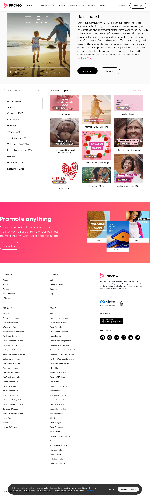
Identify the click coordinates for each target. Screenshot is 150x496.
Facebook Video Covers (59, 345)
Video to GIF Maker (57, 377)
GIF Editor (54, 418)
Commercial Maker (10, 322)
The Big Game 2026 (17, 137)
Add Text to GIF (56, 382)
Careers (6, 289)
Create (28, 5)
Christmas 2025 (15, 113)
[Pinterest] (137, 337)
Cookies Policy (91, 490)
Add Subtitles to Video (59, 445)
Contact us (54, 289)
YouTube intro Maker (11, 372)
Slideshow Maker (57, 459)
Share (109, 70)
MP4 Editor (54, 368)
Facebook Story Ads (11, 345)
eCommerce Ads (9, 327)
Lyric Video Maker (57, 404)
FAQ (51, 280)
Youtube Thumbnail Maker (61, 436)
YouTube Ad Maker (10, 368)
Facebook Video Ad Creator (14, 341)
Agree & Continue (128, 489)
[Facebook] (107, 303)
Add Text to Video (57, 413)
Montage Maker (56, 450)
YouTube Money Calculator (61, 363)
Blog (51, 293)
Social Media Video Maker (13, 331)
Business (6, 422)
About (5, 284)
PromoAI (92, 5)
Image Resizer (55, 336)
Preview (65, 100)
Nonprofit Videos (10, 427)
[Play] (11, 72)
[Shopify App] (123, 321)
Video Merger (55, 422)
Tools (60, 5)
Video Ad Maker (56, 327)
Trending (11, 107)
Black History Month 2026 (20, 150)
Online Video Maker (58, 322)
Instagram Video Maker (12, 350)
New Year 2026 (14, 119)
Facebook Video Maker (12, 336)
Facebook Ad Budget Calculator (63, 354)
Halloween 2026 (15, 162)
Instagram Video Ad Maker (14, 354)
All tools (53, 313)
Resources (75, 5)
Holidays (11, 125)
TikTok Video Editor (57, 463)
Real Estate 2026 (15, 168)
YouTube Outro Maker (12, 377)
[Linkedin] (130, 337)
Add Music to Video (58, 372)
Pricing (103, 5)
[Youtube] (116, 337)
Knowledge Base (56, 284)
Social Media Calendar (59, 331)
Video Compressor (57, 427)
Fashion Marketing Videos (13, 404)
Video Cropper (56, 454)
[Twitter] (123, 337)
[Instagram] (121, 303)
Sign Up (138, 5)
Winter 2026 (13, 131)
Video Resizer (55, 432)
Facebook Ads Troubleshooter (62, 359)
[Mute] (17, 72)
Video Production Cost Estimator (63, 350)
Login (122, 5)
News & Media (9, 293)
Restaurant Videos (10, 409)
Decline (111, 489)
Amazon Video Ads (10, 391)
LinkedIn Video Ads (10, 382)
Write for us (7, 298)
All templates (14, 100)
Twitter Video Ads (10, 386)
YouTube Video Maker (12, 363)
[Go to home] (14, 5)
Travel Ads (7, 418)
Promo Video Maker (11, 318)
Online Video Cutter (58, 400)
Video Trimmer (56, 441)
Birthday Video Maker (59, 395)
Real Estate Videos (10, 395)
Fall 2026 (11, 156)
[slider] (10, 67)
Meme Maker (55, 391)
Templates (45, 5)
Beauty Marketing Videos (13, 413)
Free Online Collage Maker (60, 341)
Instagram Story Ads (11, 359)
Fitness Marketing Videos (13, 400)
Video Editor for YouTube (60, 386)
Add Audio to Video (58, 409)
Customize (87, 70)
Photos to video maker (59, 318)
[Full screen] (66, 72)
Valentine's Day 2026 (18, 144)
